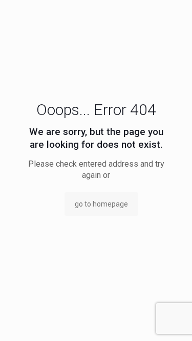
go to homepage (101, 204)
